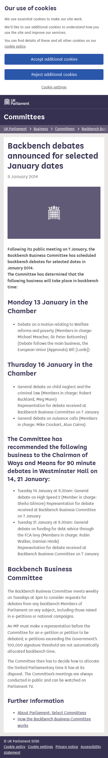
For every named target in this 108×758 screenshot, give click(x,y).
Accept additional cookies (54, 59)
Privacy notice (67, 747)
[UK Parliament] (17, 101)
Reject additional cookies (54, 74)
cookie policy (15, 46)
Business (41, 129)
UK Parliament (15, 129)
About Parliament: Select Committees (52, 712)
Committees (24, 116)
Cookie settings (54, 87)
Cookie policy (14, 747)
